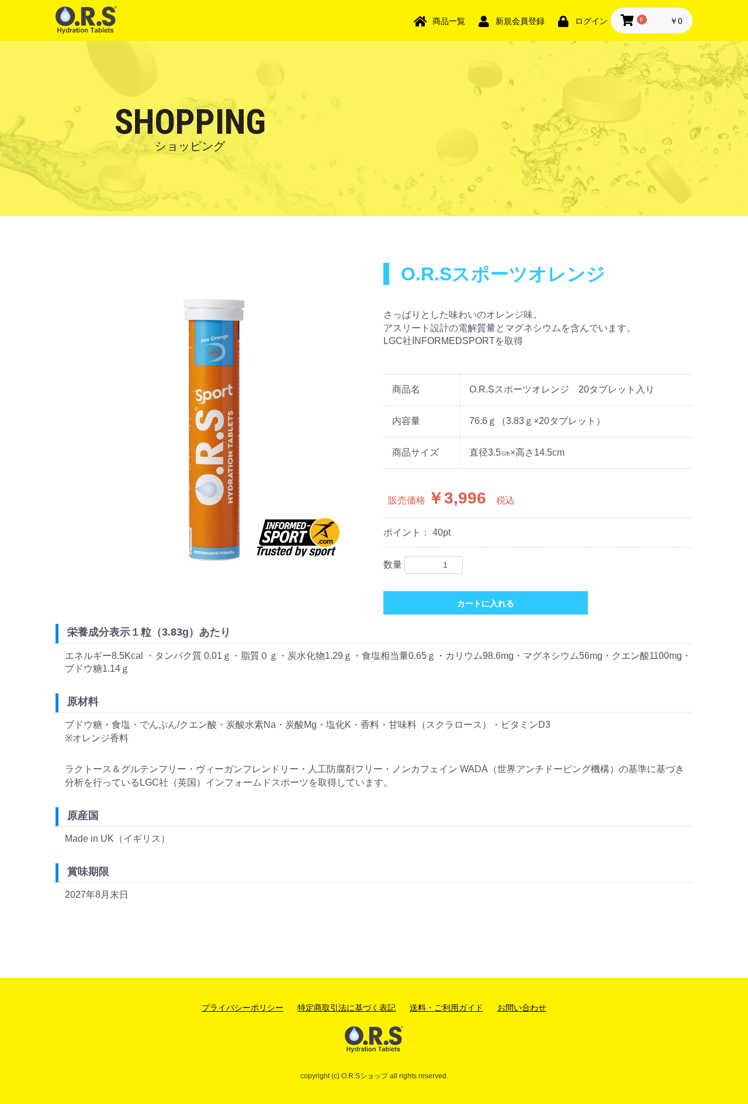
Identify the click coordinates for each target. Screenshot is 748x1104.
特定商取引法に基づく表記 (346, 1007)
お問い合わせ (521, 1007)
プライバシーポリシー (242, 1007)
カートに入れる (485, 603)
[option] (215, 422)
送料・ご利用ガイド (446, 1007)
